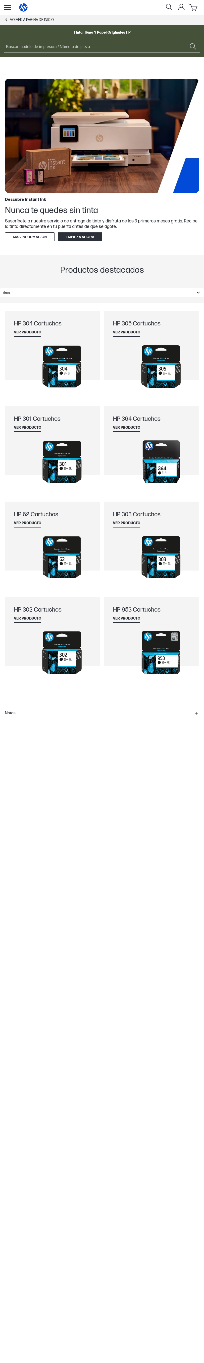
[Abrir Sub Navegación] (7, 7)
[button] (102, 713)
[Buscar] (169, 7)
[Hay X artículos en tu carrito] (194, 7)
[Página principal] (23, 7)
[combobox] (102, 292)
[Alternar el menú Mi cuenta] (181, 7)
